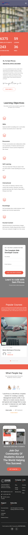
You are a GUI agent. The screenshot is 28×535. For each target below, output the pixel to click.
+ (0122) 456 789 (6, 494)
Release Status (4, 517)
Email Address (8, 264)
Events (23, 487)
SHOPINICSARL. (22, 526)
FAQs (23, 493)
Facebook (12, 529)
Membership (18, 491)
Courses (24, 485)
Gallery (23, 490)
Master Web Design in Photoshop (11, 350)
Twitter (16, 529)
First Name (7, 256)
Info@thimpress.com (8, 491)
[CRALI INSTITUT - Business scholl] (6, 3)
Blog (16, 485)
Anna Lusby (9, 410)
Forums (3, 510)
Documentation (4, 508)
